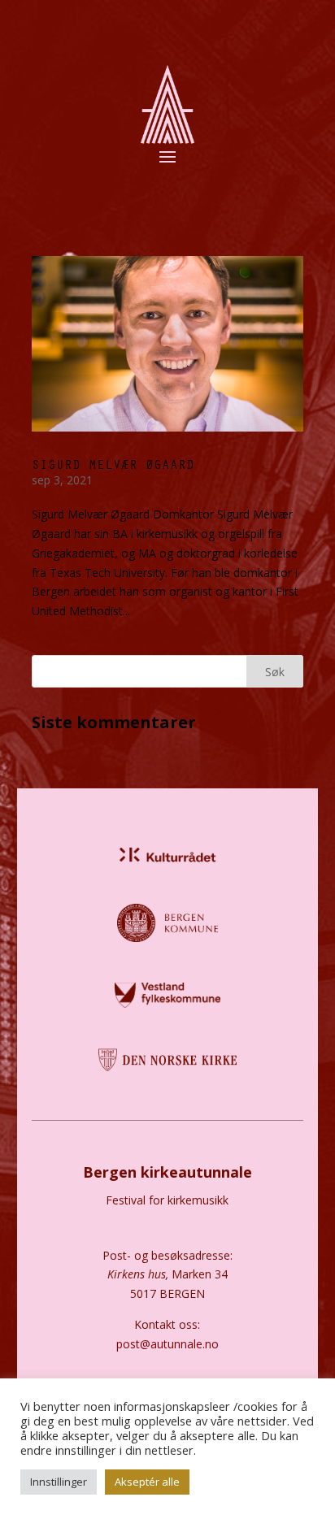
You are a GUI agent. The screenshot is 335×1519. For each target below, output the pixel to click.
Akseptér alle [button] (147, 1481)
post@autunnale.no (167, 1344)
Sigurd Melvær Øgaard (113, 464)
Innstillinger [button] (58, 1481)
